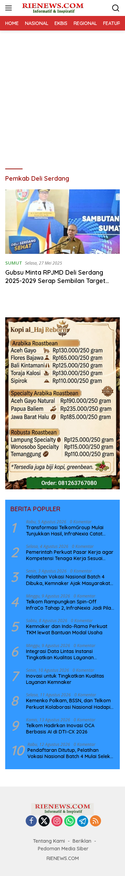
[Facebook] (31, 821)
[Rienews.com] (52, 8)
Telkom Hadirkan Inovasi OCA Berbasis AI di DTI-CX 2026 (60, 728)
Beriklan (82, 841)
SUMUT (13, 263)
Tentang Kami (49, 841)
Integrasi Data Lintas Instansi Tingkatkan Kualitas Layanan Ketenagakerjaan (60, 654)
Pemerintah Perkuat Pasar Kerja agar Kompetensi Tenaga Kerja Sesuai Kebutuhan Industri (70, 555)
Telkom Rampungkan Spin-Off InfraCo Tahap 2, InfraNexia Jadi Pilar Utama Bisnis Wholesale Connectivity (69, 605)
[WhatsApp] (69, 821)
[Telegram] (82, 821)
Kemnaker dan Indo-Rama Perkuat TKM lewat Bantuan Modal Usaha (66, 629)
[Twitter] (44, 821)
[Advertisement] (62, 96)
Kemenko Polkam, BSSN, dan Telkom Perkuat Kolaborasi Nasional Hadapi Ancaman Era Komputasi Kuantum (68, 703)
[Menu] (10, 8)
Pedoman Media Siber (63, 848)
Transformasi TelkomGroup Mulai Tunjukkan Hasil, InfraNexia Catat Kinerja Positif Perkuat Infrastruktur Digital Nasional (67, 530)
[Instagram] (56, 821)
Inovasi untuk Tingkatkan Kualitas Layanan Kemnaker (65, 679)
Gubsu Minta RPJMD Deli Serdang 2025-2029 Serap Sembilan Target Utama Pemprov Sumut (55, 280)
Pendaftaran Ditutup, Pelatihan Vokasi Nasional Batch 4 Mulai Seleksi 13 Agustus (70, 753)
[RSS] (95, 821)
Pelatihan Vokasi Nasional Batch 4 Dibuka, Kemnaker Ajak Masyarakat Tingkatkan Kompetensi (68, 580)
